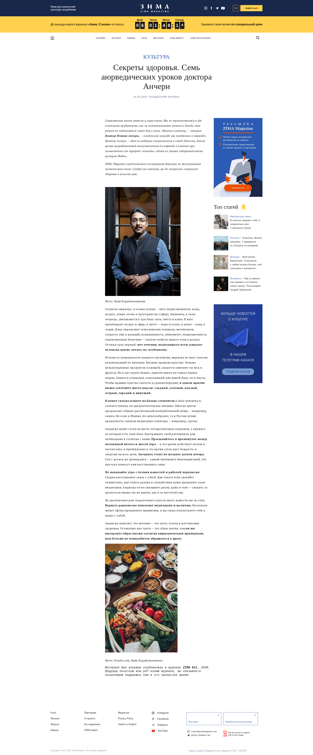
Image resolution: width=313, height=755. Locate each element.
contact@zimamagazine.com (204, 732)
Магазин (158, 38)
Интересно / (237, 278)
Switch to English (127, 724)
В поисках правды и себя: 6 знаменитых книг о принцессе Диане (245, 224)
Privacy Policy (125, 718)
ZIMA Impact (177, 38)
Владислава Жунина (164, 97)
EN (236, 8)
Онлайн (100, 38)
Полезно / (235, 238)
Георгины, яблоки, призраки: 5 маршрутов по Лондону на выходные (246, 242)
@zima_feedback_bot (200, 735)
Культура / (236, 257)
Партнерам (90, 712)
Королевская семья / (241, 216)
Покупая (111, 671)
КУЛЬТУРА (156, 57)
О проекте (89, 718)
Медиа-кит (124, 712)
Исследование (92, 724)
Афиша (131, 38)
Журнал (116, 38)
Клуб (144, 38)
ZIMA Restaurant (200, 38)
